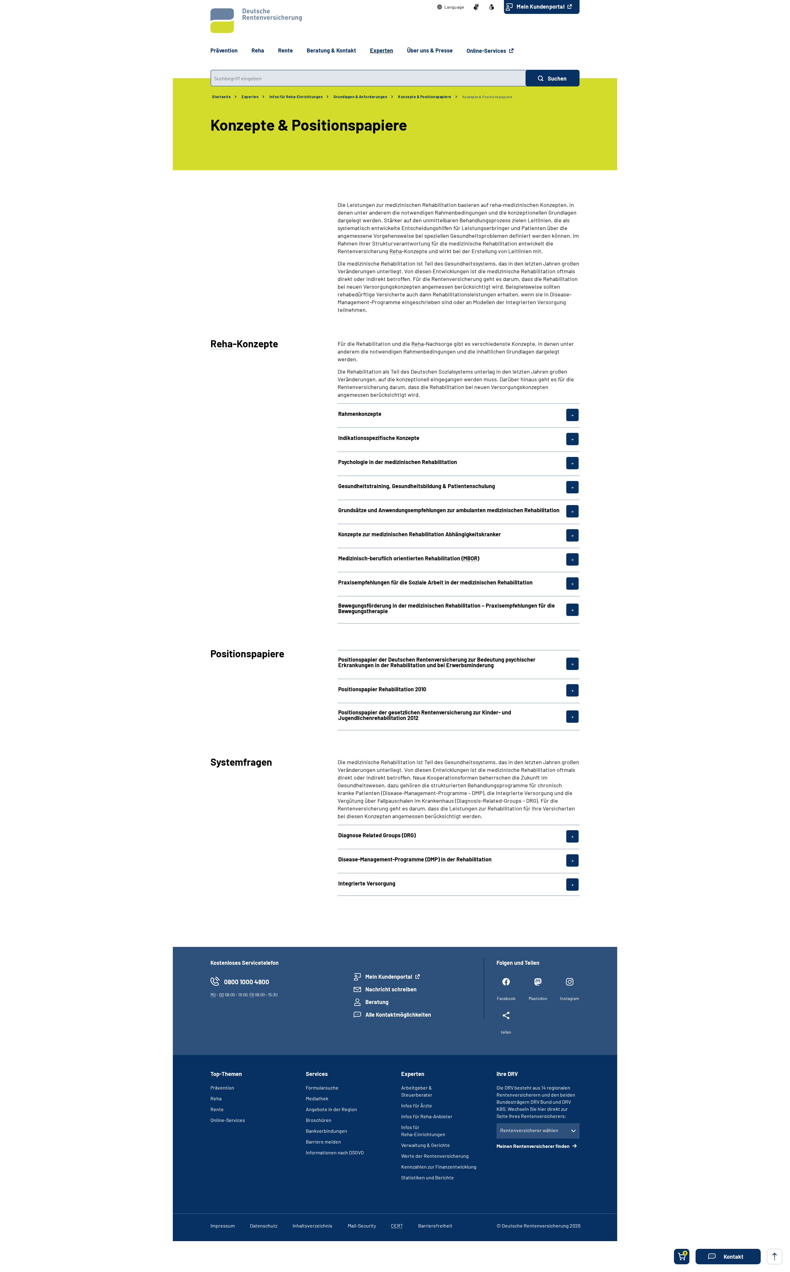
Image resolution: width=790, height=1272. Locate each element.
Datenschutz (263, 1225)
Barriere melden (323, 1141)
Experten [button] (381, 50)
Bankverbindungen (326, 1131)
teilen (506, 1032)
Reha (216, 1098)
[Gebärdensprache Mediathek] (476, 7)
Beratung (377, 1001)
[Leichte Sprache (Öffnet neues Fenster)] (492, 7)
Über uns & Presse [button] (430, 50)
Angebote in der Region (331, 1109)
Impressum (222, 1225)
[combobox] (368, 78)
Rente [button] (285, 50)
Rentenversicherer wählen (529, 1130)
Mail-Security (362, 1225)
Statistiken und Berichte (427, 1177)
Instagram (569, 998)
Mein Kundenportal (541, 6)
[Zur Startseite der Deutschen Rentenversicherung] (256, 20)
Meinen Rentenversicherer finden (534, 1146)
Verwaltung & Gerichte (425, 1145)
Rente (217, 1109)
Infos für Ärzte (416, 1105)
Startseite (221, 96)
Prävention (224, 50)
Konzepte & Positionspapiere (424, 96)
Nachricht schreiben (391, 989)
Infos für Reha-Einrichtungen (296, 96)
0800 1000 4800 (246, 981)
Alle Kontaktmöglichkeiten (398, 1014)
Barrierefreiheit (435, 1225)
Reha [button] (258, 50)
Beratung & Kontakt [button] (331, 50)
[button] (450, 7)
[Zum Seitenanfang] (774, 1256)
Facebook (506, 998)
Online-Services (487, 50)
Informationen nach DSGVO (335, 1152)
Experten (250, 96)
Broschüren (318, 1120)
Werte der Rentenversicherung (435, 1156)
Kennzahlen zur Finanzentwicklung (438, 1166)
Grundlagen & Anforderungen (360, 96)
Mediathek (317, 1098)
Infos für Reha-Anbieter (426, 1116)
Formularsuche (322, 1087)
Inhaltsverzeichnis (312, 1225)
